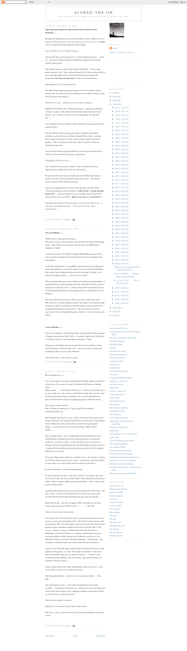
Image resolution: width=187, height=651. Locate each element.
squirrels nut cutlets (117, 411)
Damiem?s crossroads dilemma (122, 463)
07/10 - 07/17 (120, 187)
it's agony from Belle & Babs (121, 377)
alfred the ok (94, 12)
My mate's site (115, 522)
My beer (113, 519)
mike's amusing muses (118, 354)
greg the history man (118, 351)
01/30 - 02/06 (120, 288)
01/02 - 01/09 (120, 303)
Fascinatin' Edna (116, 344)
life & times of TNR (117, 447)
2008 (115, 92)
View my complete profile (122, 52)
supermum (114, 374)
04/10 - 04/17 (120, 229)
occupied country (116, 361)
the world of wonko (117, 341)
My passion (114, 529)
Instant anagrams (116, 495)
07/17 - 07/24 (120, 183)
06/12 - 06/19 (120, 202)
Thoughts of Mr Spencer (119, 427)
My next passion (116, 532)
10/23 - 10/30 (120, 134)
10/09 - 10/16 (120, 141)
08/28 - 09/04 (120, 164)
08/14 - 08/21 (120, 168)
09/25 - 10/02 (120, 149)
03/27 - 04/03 (120, 237)
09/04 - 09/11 (120, 160)
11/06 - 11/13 (120, 126)
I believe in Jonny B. (118, 391)
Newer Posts (50, 635)
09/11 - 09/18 (120, 157)
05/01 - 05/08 (120, 221)
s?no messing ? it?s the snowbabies (123, 433)
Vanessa (113, 347)
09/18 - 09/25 (120, 153)
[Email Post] (73, 219)
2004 (115, 307)
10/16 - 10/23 (120, 138)
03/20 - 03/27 (120, 240)
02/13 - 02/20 (120, 259)
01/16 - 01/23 (120, 295)
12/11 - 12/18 (120, 107)
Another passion (116, 535)
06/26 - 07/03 (120, 195)
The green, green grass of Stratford (123, 473)
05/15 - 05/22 (120, 214)
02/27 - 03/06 (120, 252)
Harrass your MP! (116, 492)
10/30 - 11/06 (120, 130)
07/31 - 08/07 (120, 176)
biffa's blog (114, 387)
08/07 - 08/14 (120, 172)
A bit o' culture (115, 505)
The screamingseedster (118, 443)
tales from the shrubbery (119, 407)
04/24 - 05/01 (120, 225)
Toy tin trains (115, 512)
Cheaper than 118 (117, 485)
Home (75, 635)
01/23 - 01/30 (120, 291)
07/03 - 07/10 (120, 191)
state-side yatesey (116, 384)
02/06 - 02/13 (120, 263)
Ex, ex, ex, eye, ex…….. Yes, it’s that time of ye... (127, 281)
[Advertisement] (123, 71)
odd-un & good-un (117, 357)
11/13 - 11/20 (120, 122)
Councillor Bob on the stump (121, 453)
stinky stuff (114, 430)
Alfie (114, 48)
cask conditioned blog (118, 371)
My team (113, 515)
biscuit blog (114, 364)
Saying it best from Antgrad (120, 450)
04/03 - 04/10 (120, 233)
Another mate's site (117, 525)
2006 (115, 100)
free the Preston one (117, 401)
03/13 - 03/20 (120, 244)
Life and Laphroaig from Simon (122, 440)
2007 (115, 96)
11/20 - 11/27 (120, 119)
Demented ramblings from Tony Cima (124, 457)
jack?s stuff (114, 437)
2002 (115, 315)
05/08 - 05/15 (120, 218)
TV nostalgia (115, 509)
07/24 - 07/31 (120, 180)
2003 (115, 311)
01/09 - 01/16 (120, 299)
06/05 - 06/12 (120, 206)
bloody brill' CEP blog (118, 328)
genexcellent (115, 404)
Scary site (113, 499)
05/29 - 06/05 (120, 210)
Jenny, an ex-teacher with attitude (123, 460)
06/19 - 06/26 (120, 199)
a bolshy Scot (115, 367)
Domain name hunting (118, 489)
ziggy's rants (114, 397)
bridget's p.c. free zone (118, 381)
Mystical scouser (116, 502)
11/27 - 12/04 (120, 115)
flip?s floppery (115, 414)
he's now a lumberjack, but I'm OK (123, 337)
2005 (115, 104)
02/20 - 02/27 (120, 256)
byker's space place (117, 394)
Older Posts (100, 635)
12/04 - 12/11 (120, 111)
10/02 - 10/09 (120, 145)
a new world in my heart (119, 417)
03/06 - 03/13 (120, 248)
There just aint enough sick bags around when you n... (127, 268)
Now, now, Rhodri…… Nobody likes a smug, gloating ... (126, 275)
